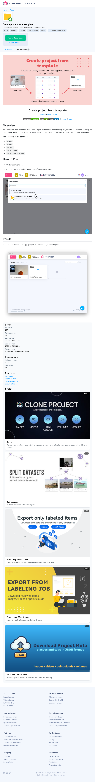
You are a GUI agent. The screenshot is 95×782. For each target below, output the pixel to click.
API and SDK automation (12, 742)
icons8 (45, 775)
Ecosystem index (55, 765)
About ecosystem (9, 737)
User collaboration (10, 720)
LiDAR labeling (8, 703)
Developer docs (54, 756)
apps (12, 10)
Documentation (11, 384)
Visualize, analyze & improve (59, 723)
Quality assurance (10, 723)
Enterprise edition (55, 737)
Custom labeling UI (56, 700)
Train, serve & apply (56, 717)
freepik (51, 775)
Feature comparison (10, 745)
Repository (9, 376)
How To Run (52, 115)
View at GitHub (14, 42)
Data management (10, 717)
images (13, 30)
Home (5, 10)
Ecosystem (30, 3)
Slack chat (53, 762)
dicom (43, 30)
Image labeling (8, 697)
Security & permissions (11, 725)
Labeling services (55, 703)
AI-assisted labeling (56, 697)
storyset (62, 775)
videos (22, 30)
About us (6, 756)
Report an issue (11, 379)
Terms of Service (9, 759)
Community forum (56, 759)
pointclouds (33, 30)
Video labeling (8, 700)
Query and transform (57, 720)
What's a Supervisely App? (13, 739)
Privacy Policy (8, 762)
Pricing (51, 739)
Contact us (53, 745)
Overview (42, 115)
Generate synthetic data (58, 725)
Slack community (11, 381)
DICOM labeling (8, 706)
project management (57, 30)
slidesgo (56, 775)
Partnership (53, 742)
